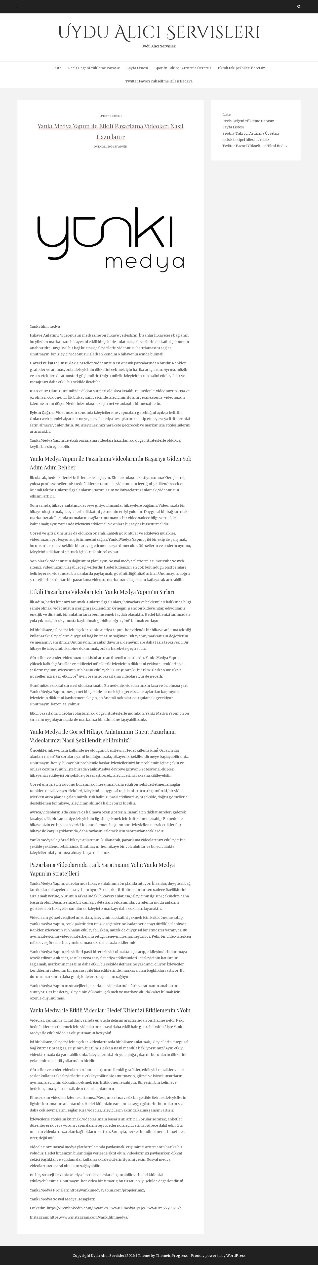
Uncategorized (110, 116)
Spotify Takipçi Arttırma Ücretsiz (183, 68)
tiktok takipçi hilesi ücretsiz (241, 68)
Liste (57, 68)
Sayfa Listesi (137, 68)
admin (122, 146)
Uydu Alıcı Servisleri (159, 34)
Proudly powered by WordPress (218, 1255)
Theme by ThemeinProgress (163, 1255)
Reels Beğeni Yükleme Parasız (94, 68)
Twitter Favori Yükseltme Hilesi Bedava (159, 81)
